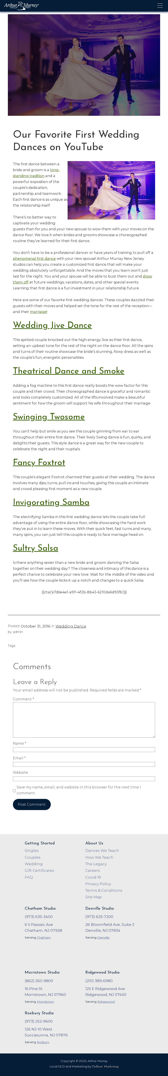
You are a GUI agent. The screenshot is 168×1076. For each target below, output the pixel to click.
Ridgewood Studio (102, 973)
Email (19, 758)
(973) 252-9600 (39, 1021)
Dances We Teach (102, 850)
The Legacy (96, 864)
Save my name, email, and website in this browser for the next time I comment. (79, 790)
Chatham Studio (40, 909)
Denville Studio (99, 909)
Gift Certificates (39, 870)
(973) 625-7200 (99, 916)
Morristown (45, 1001)
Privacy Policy (98, 884)
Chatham (43, 937)
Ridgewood (106, 1001)
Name (19, 743)
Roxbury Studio (39, 1013)
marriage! (38, 311)
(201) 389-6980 (99, 981)
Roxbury (43, 1042)
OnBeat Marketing (105, 1066)
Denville (103, 937)
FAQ (29, 877)
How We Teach (99, 857)
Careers (92, 870)
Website (20, 772)
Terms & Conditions (103, 890)
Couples (32, 857)
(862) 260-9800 (39, 981)
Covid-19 (93, 877)
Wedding (34, 864)
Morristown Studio (42, 973)
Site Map (93, 897)
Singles (32, 850)
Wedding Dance (71, 626)
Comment (23, 699)
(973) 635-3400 (39, 916)
